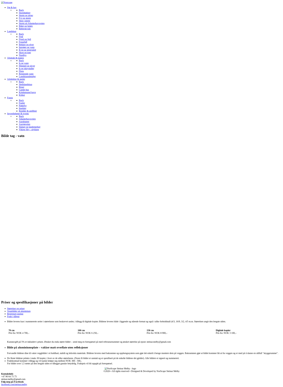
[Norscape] (6, 2)
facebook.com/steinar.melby (14, 384)
